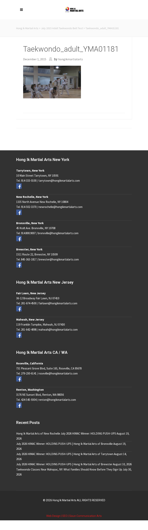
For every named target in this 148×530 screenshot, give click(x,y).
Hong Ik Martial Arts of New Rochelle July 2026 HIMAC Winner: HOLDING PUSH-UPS (66, 433)
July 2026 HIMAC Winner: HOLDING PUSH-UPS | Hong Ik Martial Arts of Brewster (64, 464)
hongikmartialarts (70, 59)
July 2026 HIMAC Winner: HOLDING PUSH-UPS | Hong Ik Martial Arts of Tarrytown (64, 454)
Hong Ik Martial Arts (27, 28)
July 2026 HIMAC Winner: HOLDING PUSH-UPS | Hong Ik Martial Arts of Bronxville (64, 444)
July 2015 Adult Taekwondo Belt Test (62, 28)
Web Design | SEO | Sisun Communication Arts (74, 515)
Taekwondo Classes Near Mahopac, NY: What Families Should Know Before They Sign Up (69, 469)
